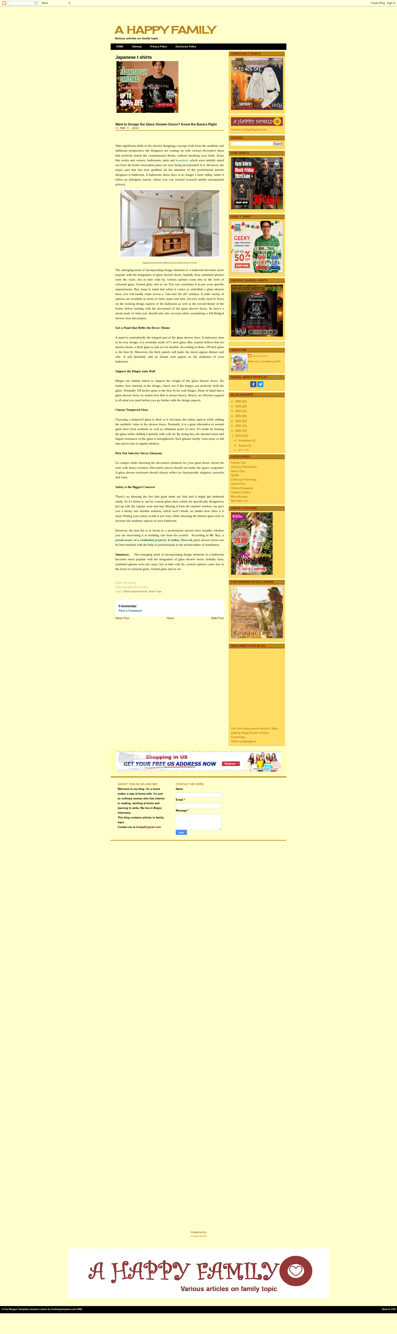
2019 (238, 435)
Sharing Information (244, 466)
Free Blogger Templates (16, 1309)
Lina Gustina (259, 356)
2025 (238, 406)
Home (170, 618)
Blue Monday (239, 496)
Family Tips (238, 462)
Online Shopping (242, 488)
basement (182, 160)
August (243, 445)
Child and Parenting (244, 479)
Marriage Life (239, 500)
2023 (238, 416)
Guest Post (238, 483)
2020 (238, 430)
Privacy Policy (158, 46)
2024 (238, 411)
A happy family (198, 1236)
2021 (238, 425)
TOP (393, 1309)
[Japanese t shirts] (147, 112)
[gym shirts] (257, 208)
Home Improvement (135, 591)
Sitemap (137, 46)
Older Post (217, 618)
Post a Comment (130, 610)
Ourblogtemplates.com (63, 1309)
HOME (119, 46)
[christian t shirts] (257, 109)
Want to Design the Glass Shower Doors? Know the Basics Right (166, 124)
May (241, 450)
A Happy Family (165, 29)
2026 (238, 401)
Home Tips (155, 591)
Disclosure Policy (186, 46)
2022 (238, 421)
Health (235, 475)
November (245, 440)
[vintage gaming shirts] (257, 335)
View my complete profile (264, 361)
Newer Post (122, 618)
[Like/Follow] (253, 386)
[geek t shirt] (257, 272)
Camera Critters (241, 492)
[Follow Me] (260, 386)
